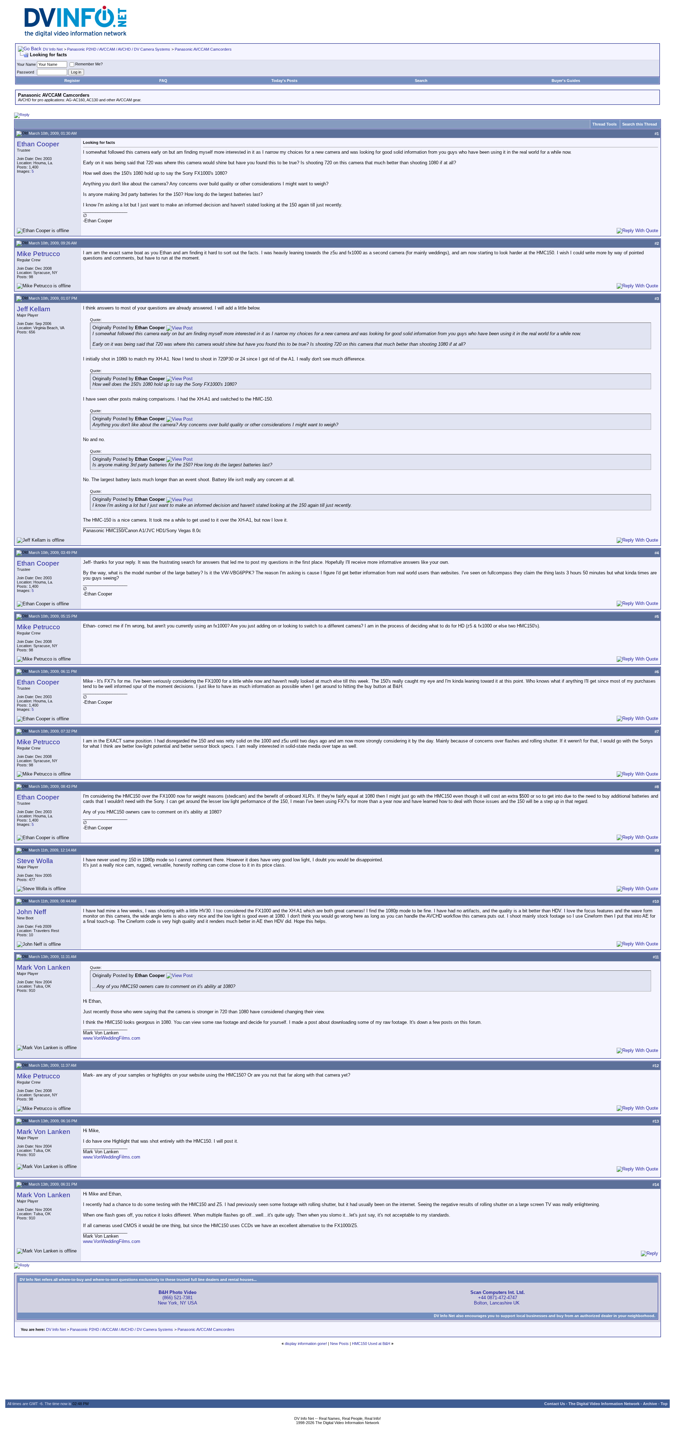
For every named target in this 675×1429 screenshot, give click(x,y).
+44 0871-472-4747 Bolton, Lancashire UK (497, 1298)
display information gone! (306, 1343)
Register (72, 80)
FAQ (163, 80)
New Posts (339, 1343)
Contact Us (554, 1404)
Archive (650, 1404)
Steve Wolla (35, 861)
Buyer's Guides (566, 80)
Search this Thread (639, 124)
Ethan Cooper (38, 144)
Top (664, 1404)
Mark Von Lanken (43, 967)
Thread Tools (604, 124)
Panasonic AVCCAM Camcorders (203, 49)
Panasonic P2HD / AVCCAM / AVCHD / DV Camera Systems (118, 49)
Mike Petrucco (38, 253)
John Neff (31, 912)
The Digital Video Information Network (603, 1404)
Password (25, 72)
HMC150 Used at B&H (371, 1343)
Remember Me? (89, 64)
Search (421, 80)
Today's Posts (284, 80)
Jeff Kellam (33, 309)
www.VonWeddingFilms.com (111, 1038)
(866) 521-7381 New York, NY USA (177, 1298)
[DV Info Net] (75, 35)
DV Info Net (53, 49)
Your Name (26, 64)
